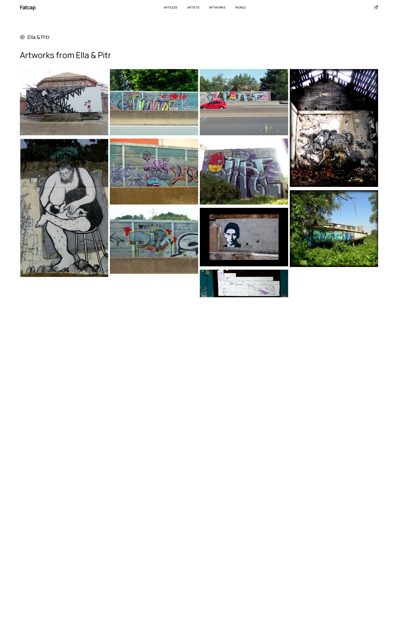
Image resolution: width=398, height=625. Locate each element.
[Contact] (376, 7)
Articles (170, 7)
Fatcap (28, 7)
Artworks (217, 7)
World (240, 7)
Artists (193, 7)
